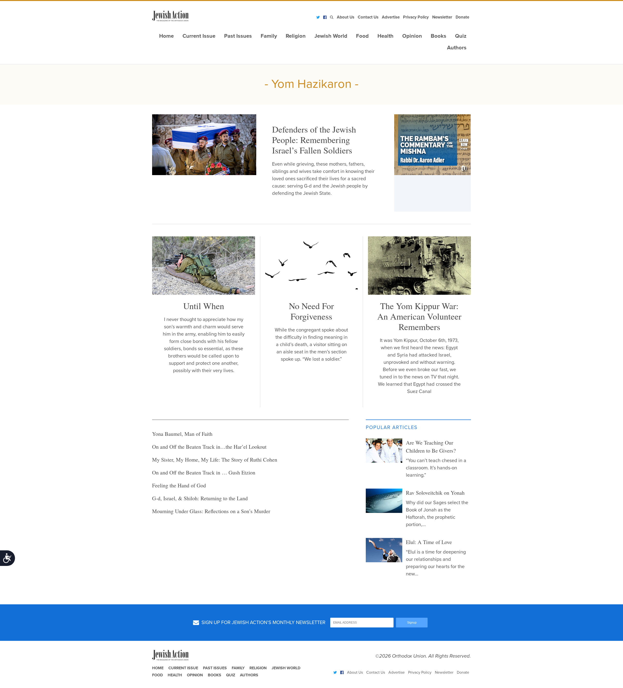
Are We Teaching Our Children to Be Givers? (431, 446)
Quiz (461, 36)
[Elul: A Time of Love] (384, 550)
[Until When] (203, 293)
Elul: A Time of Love (429, 541)
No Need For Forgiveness (311, 311)
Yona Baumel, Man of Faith (182, 433)
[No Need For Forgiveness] (311, 293)
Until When (203, 306)
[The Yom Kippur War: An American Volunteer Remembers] (419, 293)
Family (269, 36)
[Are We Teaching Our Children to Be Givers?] (384, 450)
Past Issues (238, 36)
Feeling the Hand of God (179, 485)
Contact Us (368, 17)
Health (385, 36)
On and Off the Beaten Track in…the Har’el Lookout (209, 446)
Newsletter (442, 17)
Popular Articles (392, 427)
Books (438, 36)
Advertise (391, 17)
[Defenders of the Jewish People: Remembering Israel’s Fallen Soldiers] (204, 144)
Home (166, 36)
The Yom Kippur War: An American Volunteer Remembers (419, 316)
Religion (296, 36)
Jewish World (330, 36)
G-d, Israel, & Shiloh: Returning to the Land (200, 498)
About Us (345, 17)
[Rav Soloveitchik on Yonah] (384, 501)
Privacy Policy (416, 17)
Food (362, 36)
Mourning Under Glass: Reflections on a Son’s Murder (211, 511)
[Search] (331, 17)
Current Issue (199, 36)
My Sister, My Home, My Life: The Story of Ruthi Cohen (214, 459)
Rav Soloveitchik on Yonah (435, 492)
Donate (462, 17)
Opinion (412, 36)
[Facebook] (324, 17)
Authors (457, 48)
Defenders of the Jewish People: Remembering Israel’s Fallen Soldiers (314, 139)
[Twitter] (318, 17)
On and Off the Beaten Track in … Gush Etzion (203, 472)
